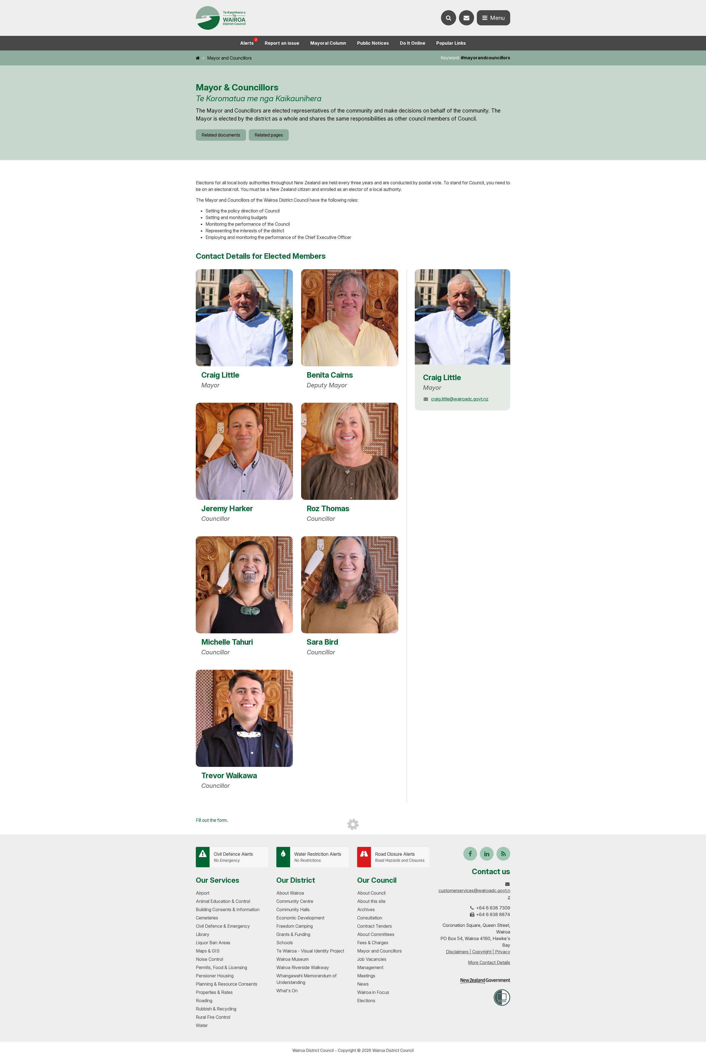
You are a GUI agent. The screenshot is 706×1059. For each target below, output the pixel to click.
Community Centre (294, 901)
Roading (204, 1000)
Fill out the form (211, 820)
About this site (371, 901)
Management (370, 967)
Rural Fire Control (213, 1017)
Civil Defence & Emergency (223, 926)
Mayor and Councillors (229, 58)
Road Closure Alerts (399, 857)
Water (202, 1025)
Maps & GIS (208, 951)
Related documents (221, 135)
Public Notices (373, 43)
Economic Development (300, 918)
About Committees (375, 934)
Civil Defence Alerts (233, 857)
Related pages (269, 135)
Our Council (377, 880)
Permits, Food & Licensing (221, 967)
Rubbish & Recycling (216, 1009)
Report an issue (282, 43)
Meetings (366, 975)
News (363, 984)
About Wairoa (290, 893)
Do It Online (412, 43)
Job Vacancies (371, 959)
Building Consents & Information (228, 909)
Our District (295, 880)
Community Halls (293, 909)
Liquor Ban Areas (213, 942)
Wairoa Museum (292, 959)
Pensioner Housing (215, 975)
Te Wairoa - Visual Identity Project (310, 951)
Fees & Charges (372, 942)
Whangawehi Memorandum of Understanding (306, 979)
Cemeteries (207, 918)
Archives (366, 909)
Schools (284, 942)
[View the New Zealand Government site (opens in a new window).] (485, 980)
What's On (287, 990)
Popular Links (451, 43)
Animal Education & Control (223, 901)
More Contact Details (489, 962)
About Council (371, 893)
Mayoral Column (328, 43)
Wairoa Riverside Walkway (302, 967)
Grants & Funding (293, 934)
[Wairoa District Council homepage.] (220, 18)
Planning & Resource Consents (226, 984)
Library (202, 934)
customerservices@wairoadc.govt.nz (474, 894)
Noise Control (209, 959)
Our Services (217, 880)
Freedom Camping (294, 926)
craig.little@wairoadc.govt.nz (459, 399)
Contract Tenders (374, 926)
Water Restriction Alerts (317, 857)
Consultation (369, 918)
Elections (366, 1000)
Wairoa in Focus (373, 992)
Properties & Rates (214, 992)
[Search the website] (448, 17)
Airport (202, 893)
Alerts (248, 42)
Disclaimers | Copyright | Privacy (478, 951)
